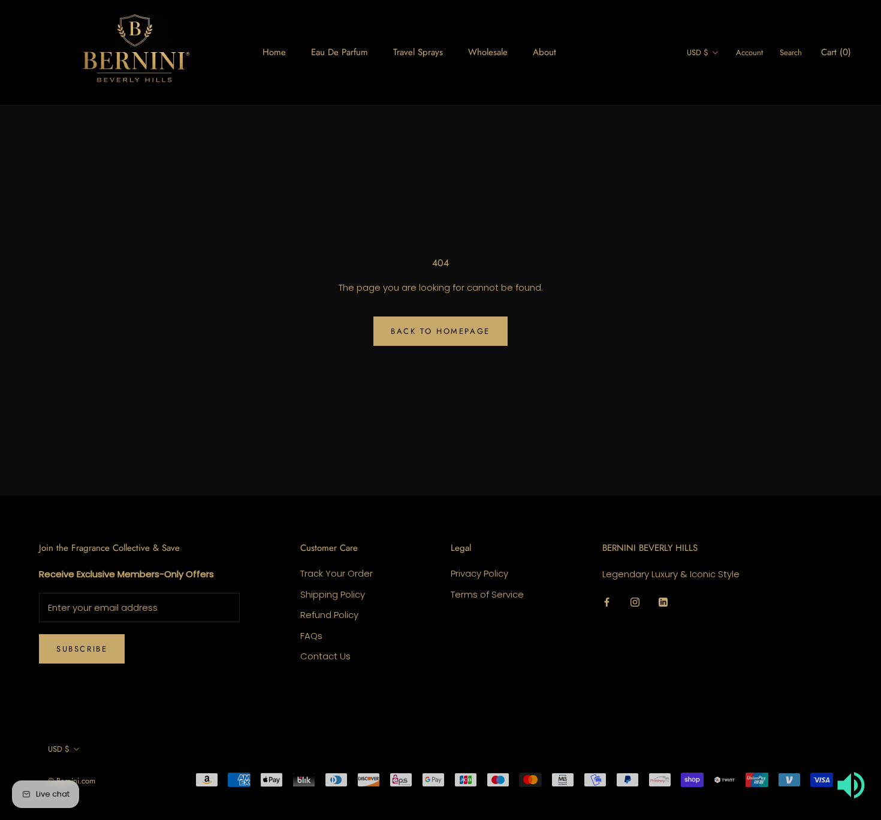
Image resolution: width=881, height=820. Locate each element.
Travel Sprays (418, 52)
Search (791, 52)
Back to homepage (440, 331)
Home (274, 52)
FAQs (311, 635)
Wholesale (488, 52)
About (544, 52)
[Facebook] (606, 601)
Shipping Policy (332, 594)
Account (749, 52)
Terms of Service (487, 594)
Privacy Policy (479, 573)
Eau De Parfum (339, 52)
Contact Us (325, 656)
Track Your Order (336, 573)
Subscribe (81, 649)
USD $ (697, 52)
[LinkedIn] (663, 601)
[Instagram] (634, 601)
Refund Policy (329, 614)
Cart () (836, 52)
